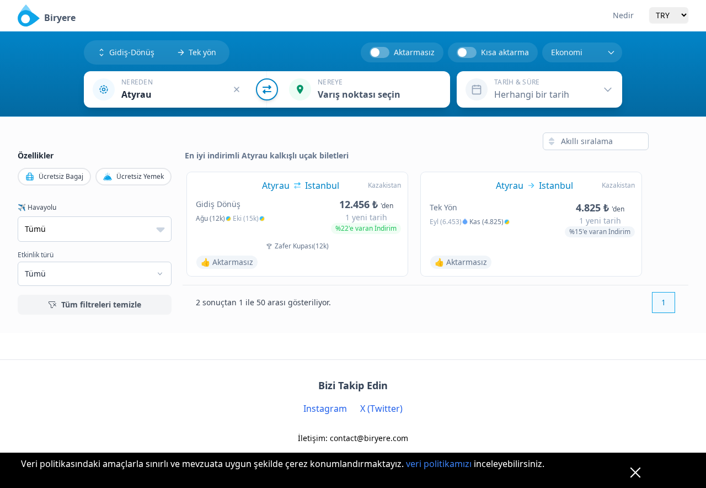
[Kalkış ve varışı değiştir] (267, 89)
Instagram (325, 408)
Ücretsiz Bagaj (61, 176)
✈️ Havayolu (37, 207)
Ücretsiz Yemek (140, 176)
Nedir (623, 15)
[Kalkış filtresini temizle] (236, 89)
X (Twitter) (381, 408)
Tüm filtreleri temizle (101, 304)
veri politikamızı (439, 464)
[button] (175, 89)
